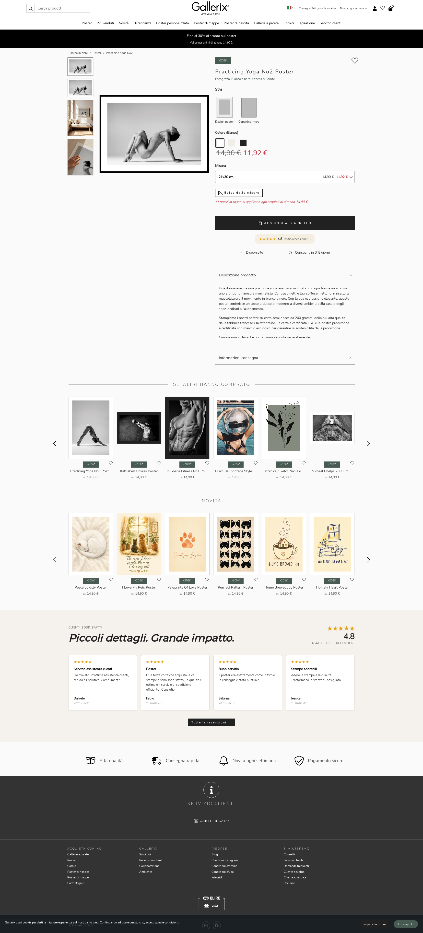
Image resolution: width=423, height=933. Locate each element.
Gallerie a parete (266, 23)
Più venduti (105, 23)
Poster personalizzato (172, 23)
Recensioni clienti (151, 860)
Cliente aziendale (295, 877)
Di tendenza (142, 23)
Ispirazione (307, 23)
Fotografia (222, 79)
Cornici (288, 23)
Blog (215, 854)
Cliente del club (294, 872)
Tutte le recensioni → (211, 722)
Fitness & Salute (263, 79)
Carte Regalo (214, 821)
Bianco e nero (240, 79)
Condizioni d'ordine (224, 866)
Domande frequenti (296, 866)
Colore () (226, 132)
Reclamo (289, 883)
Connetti (289, 854)
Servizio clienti (330, 23)
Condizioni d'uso (223, 872)
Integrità (217, 877)
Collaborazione (149, 866)
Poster (87, 23)
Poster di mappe (206, 23)
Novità (124, 23)
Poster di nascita (236, 23)
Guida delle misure (241, 193)
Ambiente (145, 872)
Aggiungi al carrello (287, 223)
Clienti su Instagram (225, 860)
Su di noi (145, 854)
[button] (31, 8)
